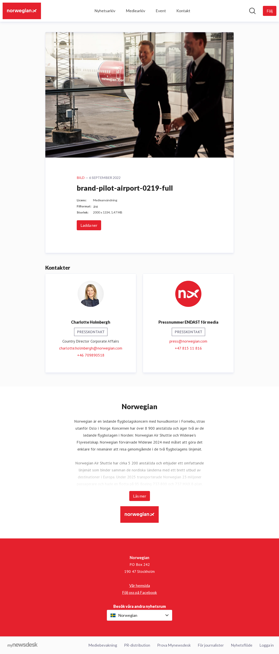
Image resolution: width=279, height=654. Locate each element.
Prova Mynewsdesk (174, 645)
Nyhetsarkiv (104, 10)
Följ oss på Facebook (139, 592)
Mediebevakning (102, 645)
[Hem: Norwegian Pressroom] (22, 11)
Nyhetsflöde (241, 645)
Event (161, 10)
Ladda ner (88, 225)
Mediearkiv (135, 10)
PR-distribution (137, 645)
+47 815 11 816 (188, 348)
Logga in (266, 645)
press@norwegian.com (188, 341)
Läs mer (139, 496)
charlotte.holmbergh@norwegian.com (90, 348)
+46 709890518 (90, 355)
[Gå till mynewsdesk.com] (22, 645)
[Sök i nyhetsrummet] (252, 10)
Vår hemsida (139, 585)
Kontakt (183, 10)
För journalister (211, 645)
